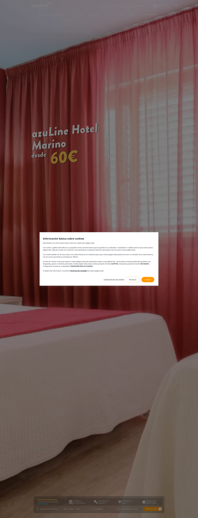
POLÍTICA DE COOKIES (78, 271)
